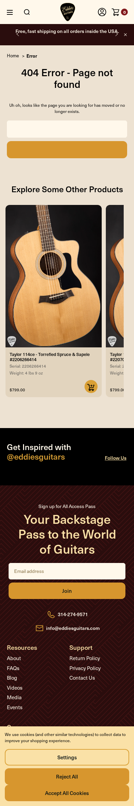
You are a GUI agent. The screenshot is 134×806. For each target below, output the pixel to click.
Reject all (67, 776)
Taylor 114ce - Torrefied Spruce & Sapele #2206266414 (50, 357)
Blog (12, 677)
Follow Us (115, 457)
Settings (67, 757)
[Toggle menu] (15, 12)
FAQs (13, 668)
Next (116, 34)
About (14, 658)
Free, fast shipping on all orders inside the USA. (67, 31)
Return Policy (84, 658)
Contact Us (82, 677)
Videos (14, 687)
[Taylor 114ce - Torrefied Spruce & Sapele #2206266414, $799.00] (53, 276)
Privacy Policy (85, 668)
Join (67, 591)
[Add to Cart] (91, 386)
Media (14, 697)
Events (14, 707)
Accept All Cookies (67, 792)
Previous (18, 34)
